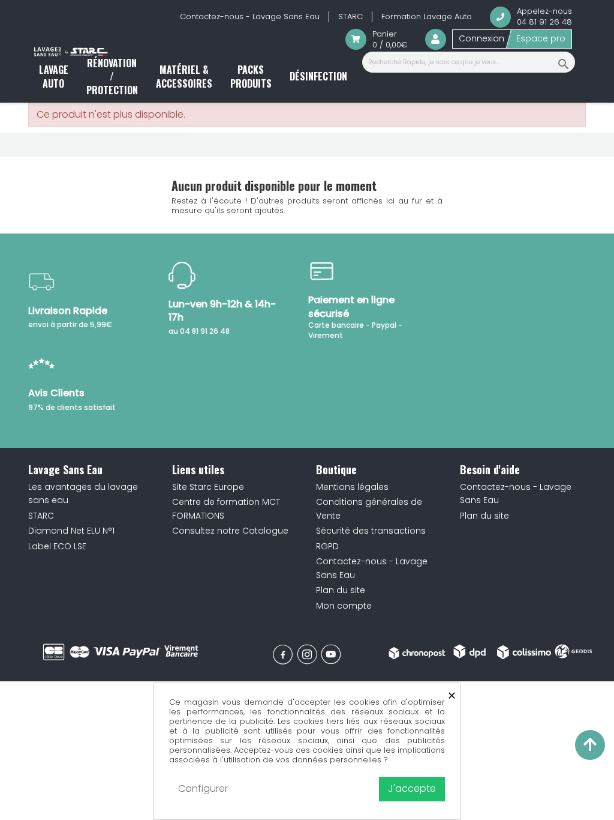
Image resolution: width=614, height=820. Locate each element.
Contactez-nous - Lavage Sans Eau (250, 16)
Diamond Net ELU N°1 (71, 531)
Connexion (481, 38)
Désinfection (318, 76)
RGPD (327, 546)
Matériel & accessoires (184, 76)
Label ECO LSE (57, 546)
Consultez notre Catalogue (230, 531)
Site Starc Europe (208, 487)
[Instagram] (307, 654)
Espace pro (540, 38)
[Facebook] (283, 654)
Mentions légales (352, 487)
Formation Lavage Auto (426, 16)
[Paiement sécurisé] (121, 652)
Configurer (203, 788)
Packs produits (251, 76)
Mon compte (344, 606)
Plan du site (340, 590)
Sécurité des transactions (371, 531)
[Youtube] (331, 654)
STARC (350, 16)
